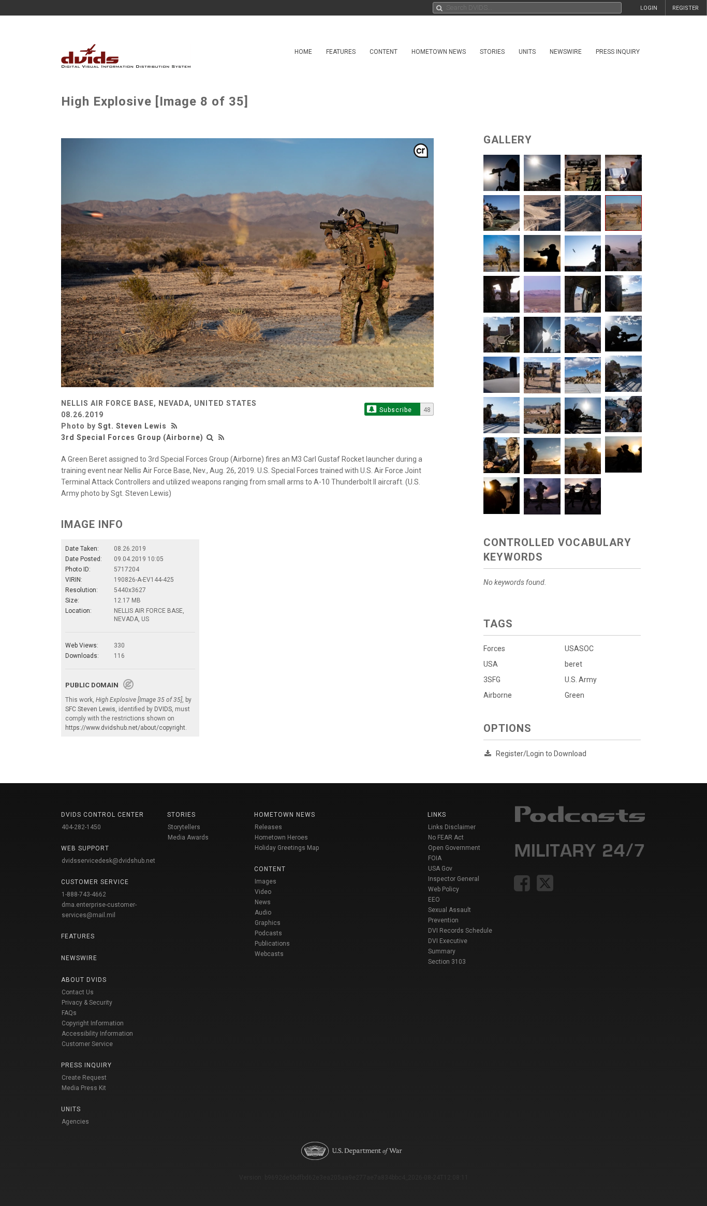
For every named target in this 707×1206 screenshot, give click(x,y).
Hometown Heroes (281, 837)
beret (573, 664)
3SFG (491, 679)
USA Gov (440, 868)
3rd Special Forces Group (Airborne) (132, 437)
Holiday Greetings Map (287, 847)
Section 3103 (447, 961)
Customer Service (87, 1044)
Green (574, 695)
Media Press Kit (84, 1088)
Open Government (454, 847)
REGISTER (685, 8)
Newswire (566, 51)
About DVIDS (84, 979)
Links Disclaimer (452, 827)
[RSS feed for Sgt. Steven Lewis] (175, 426)
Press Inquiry (618, 51)
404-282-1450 (81, 827)
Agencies (75, 1121)
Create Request (84, 1077)
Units (527, 51)
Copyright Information (93, 1023)
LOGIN (648, 8)
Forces (494, 648)
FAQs (69, 1013)
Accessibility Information (97, 1033)
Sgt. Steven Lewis (132, 426)
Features (341, 51)
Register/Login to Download (541, 753)
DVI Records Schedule (460, 930)
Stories (492, 51)
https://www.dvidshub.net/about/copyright (125, 727)
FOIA (434, 858)
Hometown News (438, 51)
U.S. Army (581, 679)
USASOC (579, 648)
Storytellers (184, 827)
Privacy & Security (87, 1002)
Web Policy (443, 889)
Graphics (268, 922)
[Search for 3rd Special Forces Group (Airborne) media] (210, 437)
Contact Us (78, 992)
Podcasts (268, 933)
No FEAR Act (446, 837)
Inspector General (453, 879)
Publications (272, 943)
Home (303, 51)
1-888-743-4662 (84, 894)
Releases (268, 827)
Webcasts (269, 954)
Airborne (497, 695)
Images (265, 881)
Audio (263, 912)
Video (263, 891)
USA (490, 664)
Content (383, 51)
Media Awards (188, 837)
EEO (434, 899)
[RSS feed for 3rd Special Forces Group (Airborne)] (221, 437)
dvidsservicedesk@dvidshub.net (108, 860)
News (263, 902)
